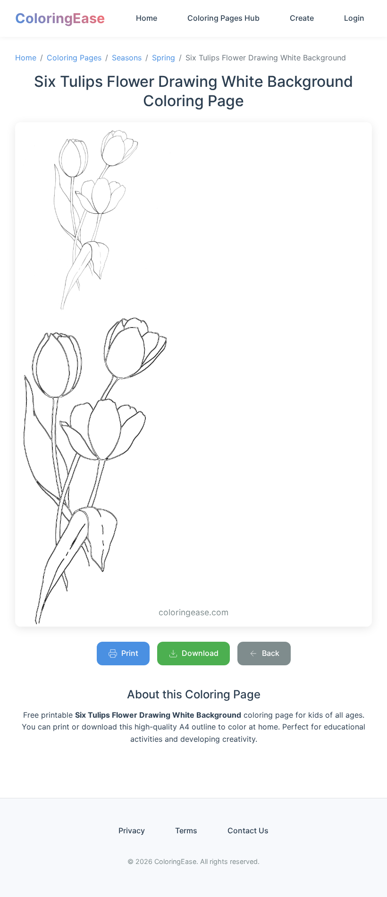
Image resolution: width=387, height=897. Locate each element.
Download (200, 653)
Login (354, 18)
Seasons (127, 57)
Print (129, 653)
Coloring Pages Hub (223, 18)
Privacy (131, 830)
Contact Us (248, 830)
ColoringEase (60, 18)
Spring (163, 57)
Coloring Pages (74, 57)
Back (270, 653)
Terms (186, 830)
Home (146, 18)
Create (302, 18)
